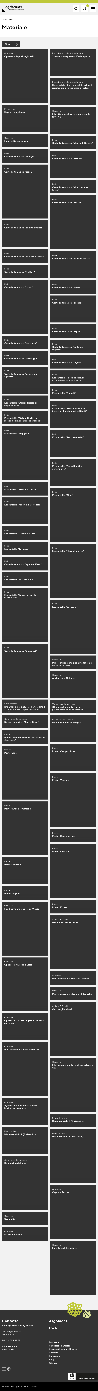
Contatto (10, 1321)
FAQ (51, 1359)
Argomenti (59, 1321)
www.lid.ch (8, 1349)
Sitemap (53, 1363)
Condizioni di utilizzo (59, 1345)
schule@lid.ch (9, 1346)
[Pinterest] (9, 1369)
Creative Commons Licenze (63, 1349)
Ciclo (54, 1328)
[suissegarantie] (83, 1376)
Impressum (54, 1342)
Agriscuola (54, 1356)
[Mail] (4, 1369)
